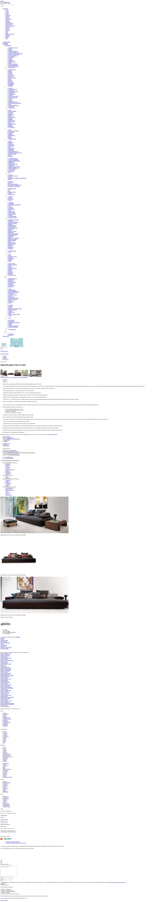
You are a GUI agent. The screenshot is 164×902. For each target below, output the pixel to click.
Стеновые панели (9, 23)
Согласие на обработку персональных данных (16, 842)
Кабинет (5, 738)
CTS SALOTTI (11, 107)
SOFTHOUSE (11, 301)
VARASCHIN (11, 321)
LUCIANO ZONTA (12, 217)
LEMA (9, 210)
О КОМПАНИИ (6, 42)
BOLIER (10, 80)
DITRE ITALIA (11, 121)
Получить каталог (16, 438)
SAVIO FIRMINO (12, 290)
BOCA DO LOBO (12, 77)
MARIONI (10, 224)
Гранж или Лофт (6, 806)
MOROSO (10, 248)
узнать (23, 414)
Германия (5, 783)
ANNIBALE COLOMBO (13, 54)
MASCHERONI (11, 226)
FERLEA (10, 143)
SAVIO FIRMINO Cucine (13, 291)
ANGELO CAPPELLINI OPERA (15, 53)
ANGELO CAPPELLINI (13, 52)
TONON (10, 311)
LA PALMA (10, 202)
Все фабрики (8, 45)
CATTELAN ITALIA (12, 97)
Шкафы (7, 17)
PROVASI (10, 274)
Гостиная (12, 458)
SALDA (10, 289)
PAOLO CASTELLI (12, 264)
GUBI (9, 172)
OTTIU (9, 261)
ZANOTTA (10, 335)
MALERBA (10, 220)
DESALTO (10, 118)
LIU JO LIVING (11, 212)
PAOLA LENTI (11, 263)
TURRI (9, 315)
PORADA (10, 269)
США (4, 789)
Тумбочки (5, 765)
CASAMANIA (11, 92)
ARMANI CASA (12, 61)
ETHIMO (10, 137)
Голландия (5, 785)
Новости (5, 716)
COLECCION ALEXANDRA (14, 103)
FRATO (10, 155)
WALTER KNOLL (12, 329)
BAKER (10, 70)
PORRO (10, 270)
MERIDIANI (11, 232)
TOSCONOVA (11, 312)
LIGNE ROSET (11, 211)
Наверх (2, 1)
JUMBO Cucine (11, 194)
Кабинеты (8, 21)
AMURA (10, 50)
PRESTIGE (10, 272)
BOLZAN (10, 81)
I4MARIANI (11, 181)
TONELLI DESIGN (12, 309)
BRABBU (10, 85)
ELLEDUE (10, 133)
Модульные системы (10, 25)
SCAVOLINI (11, 293)
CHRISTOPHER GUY (13, 102)
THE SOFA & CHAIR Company (15, 308)
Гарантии (5, 720)
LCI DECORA (11, 209)
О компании (5, 714)
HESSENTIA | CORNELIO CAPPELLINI (17, 178)
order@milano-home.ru (5, 2)
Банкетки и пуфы (7, 754)
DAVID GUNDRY (12, 111)
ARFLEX (10, 59)
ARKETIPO (10, 60)
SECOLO (10, 295)
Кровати (7, 16)
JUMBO (10, 193)
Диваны (7, 13)
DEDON (10, 115)
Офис (4, 741)
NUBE (9, 252)
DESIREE (10, 119)
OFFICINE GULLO (12, 256)
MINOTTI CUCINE (12, 239)
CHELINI (10, 100)
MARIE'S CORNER (12, 223)
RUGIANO (10, 286)
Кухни (7, 9)
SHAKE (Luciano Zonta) (13, 298)
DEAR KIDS (11, 114)
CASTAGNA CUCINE (13, 96)
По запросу (8, 436)
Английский (6, 797)
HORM (9, 179)
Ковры (7, 37)
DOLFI (9, 122)
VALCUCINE (11, 320)
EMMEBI (10, 134)
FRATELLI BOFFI (12, 154)
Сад (4, 742)
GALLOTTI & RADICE (13, 159)
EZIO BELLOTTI (12, 139)
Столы (7, 10)
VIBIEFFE (10, 323)
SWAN (9, 302)
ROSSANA (10, 284)
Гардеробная (6, 736)
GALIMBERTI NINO (12, 158)
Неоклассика (6, 798)
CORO (9, 104)
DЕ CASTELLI (11, 127)
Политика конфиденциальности (13, 841)
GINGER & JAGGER (12, 164)
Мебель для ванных (10, 33)
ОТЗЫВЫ (5, 43)
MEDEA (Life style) (12, 231)
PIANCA (10, 267)
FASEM (10, 141)
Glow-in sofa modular (23, 377)
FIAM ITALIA (11, 144)
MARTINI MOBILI (12, 225)
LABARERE (11, 203)
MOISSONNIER (11, 242)
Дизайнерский (6, 805)
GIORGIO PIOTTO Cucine (14, 167)
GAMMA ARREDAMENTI (14, 160)
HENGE (10, 177)
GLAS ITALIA (11, 170)
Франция (5, 790)
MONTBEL (10, 245)
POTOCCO (10, 271)
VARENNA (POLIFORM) (13, 322)
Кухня (4, 731)
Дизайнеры (5, 724)
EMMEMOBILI (11, 135)
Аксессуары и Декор (7, 777)
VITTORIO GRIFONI (13, 327)
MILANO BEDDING (12, 234)
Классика (5, 796)
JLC (9, 189)
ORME (9, 260)
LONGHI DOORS (12, 216)
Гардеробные (8, 18)
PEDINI (10, 265)
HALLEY (10, 174)
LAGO (9, 205)
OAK (9, 254)
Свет (7, 38)
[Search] (2, 349)
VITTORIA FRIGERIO (13, 326)
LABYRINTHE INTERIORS (14, 204)
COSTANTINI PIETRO (13, 105)
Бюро (7, 32)
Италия (8, 440)
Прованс (5, 799)
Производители (6, 717)
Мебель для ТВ (9, 24)
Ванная (4, 740)
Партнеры (5, 723)
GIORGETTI (11, 165)
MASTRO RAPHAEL (13, 227)
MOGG (9, 241)
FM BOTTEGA (11, 148)
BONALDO (10, 82)
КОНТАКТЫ (6, 336)
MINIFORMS (11, 235)
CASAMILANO (11, 94)
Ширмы (7, 36)
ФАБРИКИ (5, 44)
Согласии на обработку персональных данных (115, 882)
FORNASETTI (11, 150)
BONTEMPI (11, 83)
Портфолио (5, 721)
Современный (9, 457)
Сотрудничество (6, 722)
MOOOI (10, 246)
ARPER (10, 62)
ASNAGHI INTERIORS (13, 66)
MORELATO (11, 247)
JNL (9, 190)
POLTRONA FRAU (12, 268)
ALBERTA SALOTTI (12, 47)
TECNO (10, 307)
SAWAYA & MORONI (13, 292)
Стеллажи (5, 771)
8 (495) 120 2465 (4, 351)
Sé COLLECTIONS (12, 294)
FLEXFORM (11, 145)
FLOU (9, 147)
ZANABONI (11, 334)
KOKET (10, 200)
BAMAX (10, 72)
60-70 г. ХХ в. (6, 803)
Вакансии (5, 725)
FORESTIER (11, 149)
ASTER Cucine (11, 67)
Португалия (5, 788)
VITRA (9, 324)
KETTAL (10, 197)
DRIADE (10, 125)
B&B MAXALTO (12, 69)
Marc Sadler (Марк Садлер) (12, 451)
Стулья (7, 12)
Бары (7, 31)
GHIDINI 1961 (11, 163)
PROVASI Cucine (12, 275)
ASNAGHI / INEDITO (13, 65)
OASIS (9, 255)
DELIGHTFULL (11, 117)
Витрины (8, 29)
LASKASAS (11, 208)
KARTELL (10, 196)
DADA (9, 110)
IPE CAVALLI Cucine (12, 184)
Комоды (7, 20)
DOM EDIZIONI (11, 124)
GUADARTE (11, 171)
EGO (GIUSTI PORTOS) (13, 130)
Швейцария (5, 791)
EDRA (9, 129)
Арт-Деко (5, 800)
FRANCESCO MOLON (13, 151)
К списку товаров (14, 377)
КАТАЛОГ (5, 8)
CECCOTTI (10, 98)
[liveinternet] (3, 835)
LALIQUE (10, 207)
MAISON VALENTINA (13, 219)
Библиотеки (8, 22)
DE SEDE (10, 113)
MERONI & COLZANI (13, 233)
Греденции (8, 27)
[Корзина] (2, 6)
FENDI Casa (11, 142)
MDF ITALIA (11, 229)
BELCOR (10, 74)
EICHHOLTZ (11, 132)
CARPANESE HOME (13, 91)
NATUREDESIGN (12, 250)
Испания (5, 786)
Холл (4, 739)
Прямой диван (10, 437)
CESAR (10, 99)
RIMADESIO (11, 279)
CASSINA (10, 95)
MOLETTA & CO (12, 244)
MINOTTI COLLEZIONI (13, 238)
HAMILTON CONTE (12, 175)
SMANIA (10, 300)
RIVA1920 (10, 280)
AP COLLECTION (12, 55)
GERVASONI (11, 162)
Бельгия (5, 781)
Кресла (7, 14)
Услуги (4, 715)
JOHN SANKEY (11, 192)
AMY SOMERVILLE (12, 51)
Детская (5, 737)
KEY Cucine (10, 199)
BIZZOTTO (10, 76)
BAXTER (10, 73)
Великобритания (6, 782)
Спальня (5, 734)
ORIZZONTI (11, 259)
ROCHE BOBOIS (12, 282)
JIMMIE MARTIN (12, 188)
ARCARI (10, 58)
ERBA (9, 136)
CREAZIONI (11, 106)
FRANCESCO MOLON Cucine (15, 152)
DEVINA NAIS (11, 120)
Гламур (4, 802)
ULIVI (9, 317)
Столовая (5, 732)
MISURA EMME (12, 240)
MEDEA (10, 230)
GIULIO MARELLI (12, 169)
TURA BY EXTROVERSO (14, 314)
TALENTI (10, 306)
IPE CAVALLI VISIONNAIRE (14, 185)
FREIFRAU (10, 156)
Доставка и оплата (7, 718)
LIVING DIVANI (12, 214)
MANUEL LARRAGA (13, 222)
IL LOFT (10, 182)
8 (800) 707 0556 (4, 821)
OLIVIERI (10, 257)
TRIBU (9, 313)
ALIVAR (10, 49)
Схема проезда (4, 815)
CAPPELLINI (11, 90)
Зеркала (7, 28)
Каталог (5, 713)
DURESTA (10, 126)
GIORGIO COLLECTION (13, 166)
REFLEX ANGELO (12, 278)
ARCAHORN (11, 57)
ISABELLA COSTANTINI (14, 186)
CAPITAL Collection (12, 89)
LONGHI (10, 215)
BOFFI (9, 79)
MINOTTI (10, 237)
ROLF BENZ (11, 283)
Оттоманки (8, 15)
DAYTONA (10, 112)
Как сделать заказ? (15, 453)
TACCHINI (10, 305)
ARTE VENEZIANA (12, 64)
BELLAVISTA (11, 75)
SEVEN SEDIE (11, 297)
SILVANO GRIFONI (12, 299)
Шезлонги (8, 35)
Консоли (7, 30)
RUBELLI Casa (11, 285)
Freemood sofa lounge (5, 377)
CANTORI (10, 88)
